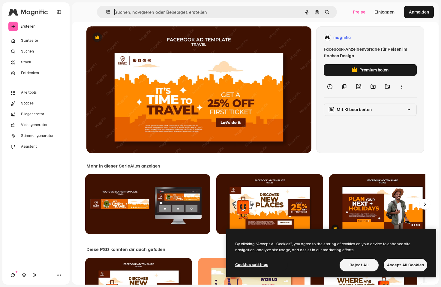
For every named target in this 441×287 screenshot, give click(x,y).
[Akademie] (24, 275)
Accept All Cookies (405, 264)
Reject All (359, 264)
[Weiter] (424, 204)
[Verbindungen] (13, 275)
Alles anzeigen (145, 166)
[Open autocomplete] (105, 12)
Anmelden (419, 12)
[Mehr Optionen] (402, 86)
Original (124, 38)
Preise (359, 12)
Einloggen (384, 12)
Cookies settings (251, 264)
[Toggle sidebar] (59, 12)
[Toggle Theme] (35, 275)
